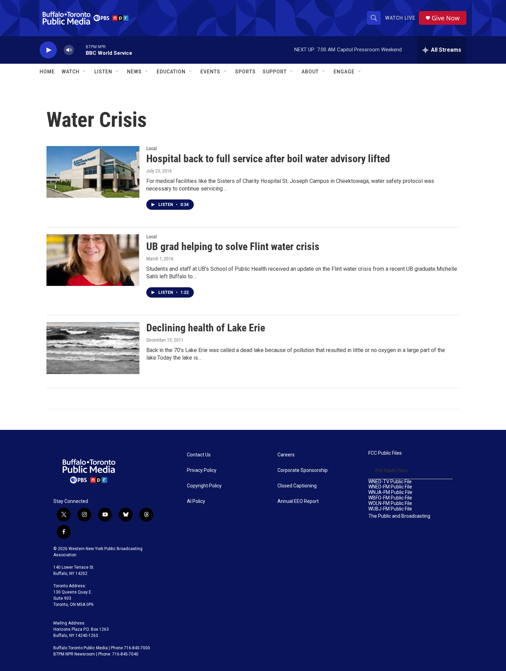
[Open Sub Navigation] (84, 71)
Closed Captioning (297, 485)
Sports (245, 71)
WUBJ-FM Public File (390, 509)
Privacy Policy (202, 470)
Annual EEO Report (298, 501)
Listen (103, 71)
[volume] (69, 50)
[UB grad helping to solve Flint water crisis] (92, 260)
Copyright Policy (204, 485)
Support (275, 71)
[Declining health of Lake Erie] (92, 348)
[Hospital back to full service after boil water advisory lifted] (92, 172)
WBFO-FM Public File (390, 497)
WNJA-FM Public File (390, 492)
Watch (71, 71)
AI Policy (196, 501)
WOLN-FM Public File (390, 503)
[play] (48, 50)
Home (47, 71)
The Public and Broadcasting (399, 516)
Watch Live (400, 18)
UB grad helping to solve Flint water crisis (232, 246)
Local (151, 148)
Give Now (446, 18)
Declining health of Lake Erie (205, 328)
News (134, 71)
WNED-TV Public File (390, 481)
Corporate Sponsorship (302, 470)
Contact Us (199, 454)
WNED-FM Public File (390, 486)
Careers (286, 454)
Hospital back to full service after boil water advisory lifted (268, 159)
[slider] (80, 49)
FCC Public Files (385, 453)
